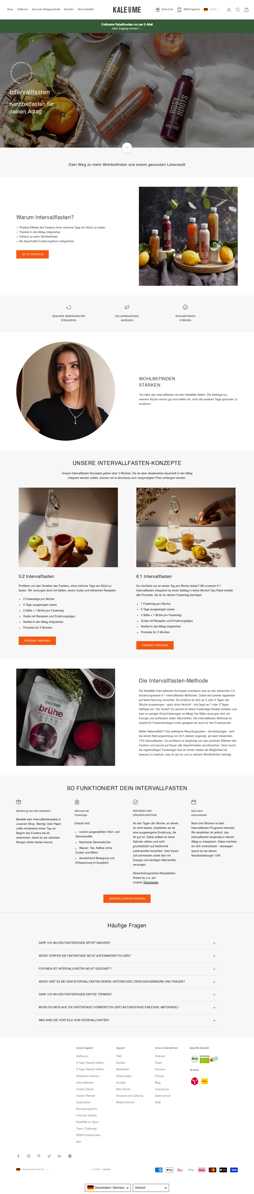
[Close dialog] (199, 542)
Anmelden (88, 645)
